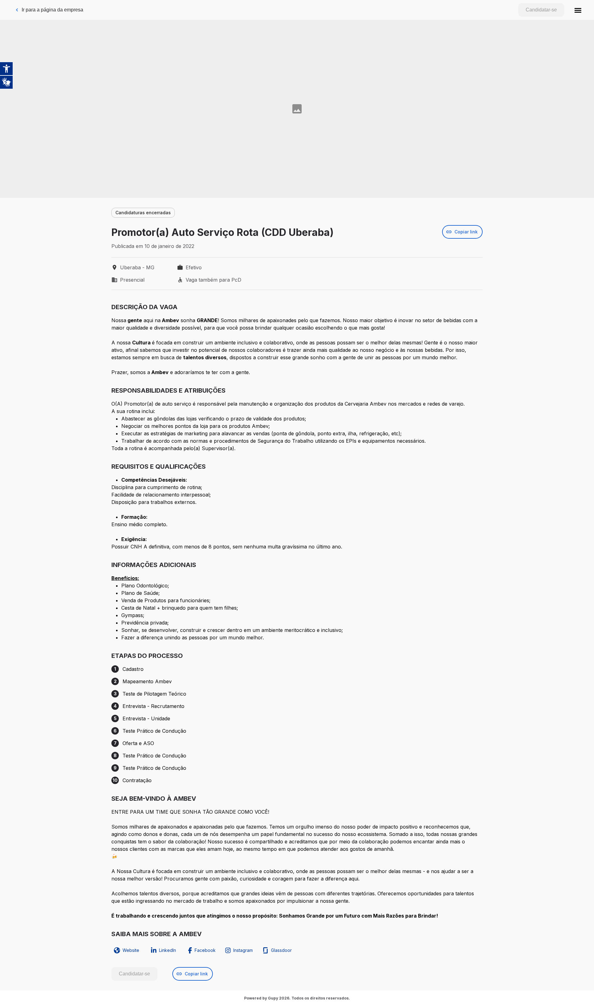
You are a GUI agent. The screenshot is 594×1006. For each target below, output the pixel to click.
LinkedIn (167, 950)
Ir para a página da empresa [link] (52, 9)
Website (131, 950)
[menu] (578, 10)
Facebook (205, 950)
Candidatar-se (541, 9)
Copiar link (466, 231)
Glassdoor (281, 950)
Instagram (243, 950)
